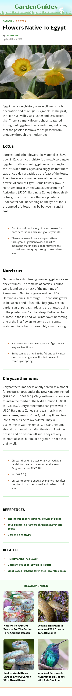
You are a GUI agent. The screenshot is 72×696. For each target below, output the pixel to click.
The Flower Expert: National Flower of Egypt (34, 519)
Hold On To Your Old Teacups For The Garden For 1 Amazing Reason (17, 629)
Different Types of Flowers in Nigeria (29, 565)
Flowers (21, 21)
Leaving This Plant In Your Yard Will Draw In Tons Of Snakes (51, 629)
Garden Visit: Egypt (19, 534)
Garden (7, 21)
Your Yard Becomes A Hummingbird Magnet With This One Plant (51, 676)
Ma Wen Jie (12, 35)
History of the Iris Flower (22, 559)
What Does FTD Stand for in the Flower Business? (37, 571)
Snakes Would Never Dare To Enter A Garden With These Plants (17, 676)
